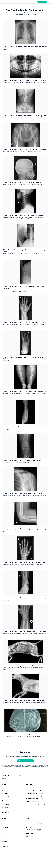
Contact (4, 832)
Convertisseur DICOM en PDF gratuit (35, 796)
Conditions (4, 824)
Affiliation (4, 822)
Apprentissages (6, 796)
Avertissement (5, 830)
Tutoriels (4, 788)
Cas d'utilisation (6, 800)
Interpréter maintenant (42, 1)
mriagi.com (5, 844)
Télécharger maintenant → (25, 761)
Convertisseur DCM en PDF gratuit (34, 798)
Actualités (4, 790)
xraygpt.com (5, 841)
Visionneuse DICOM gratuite (33, 788)
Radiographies (5, 804)
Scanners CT (5, 807)
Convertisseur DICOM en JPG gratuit (35, 790)
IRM (3, 810)
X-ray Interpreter (20, 775)
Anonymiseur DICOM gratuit (33, 801)
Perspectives (5, 793)
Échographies (5, 812)
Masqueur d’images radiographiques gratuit (36, 804)
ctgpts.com (5, 846)
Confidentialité (5, 827)
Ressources (5, 784)
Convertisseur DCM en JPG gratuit (34, 793)
